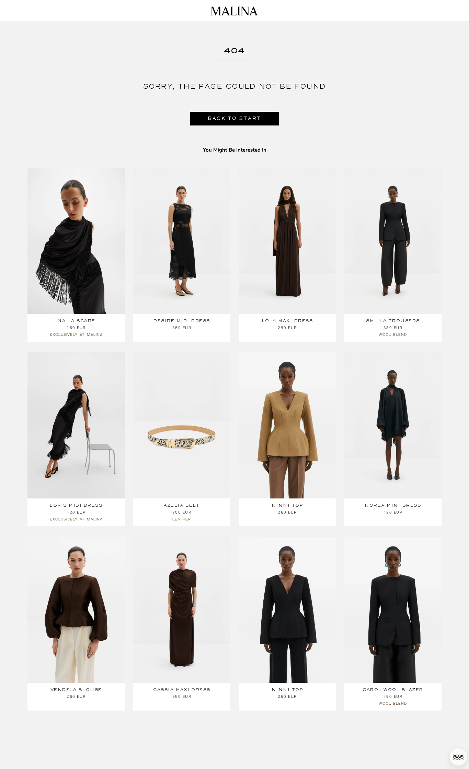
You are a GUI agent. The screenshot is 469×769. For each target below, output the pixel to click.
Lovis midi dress (76, 505)
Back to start (234, 118)
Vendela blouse (76, 689)
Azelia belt (182, 505)
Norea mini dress (393, 505)
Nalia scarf (76, 320)
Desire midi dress (181, 320)
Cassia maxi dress (181, 689)
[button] (458, 757)
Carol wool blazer (393, 689)
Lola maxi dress (287, 320)
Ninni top (288, 505)
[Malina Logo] (234, 11)
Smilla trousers (393, 320)
